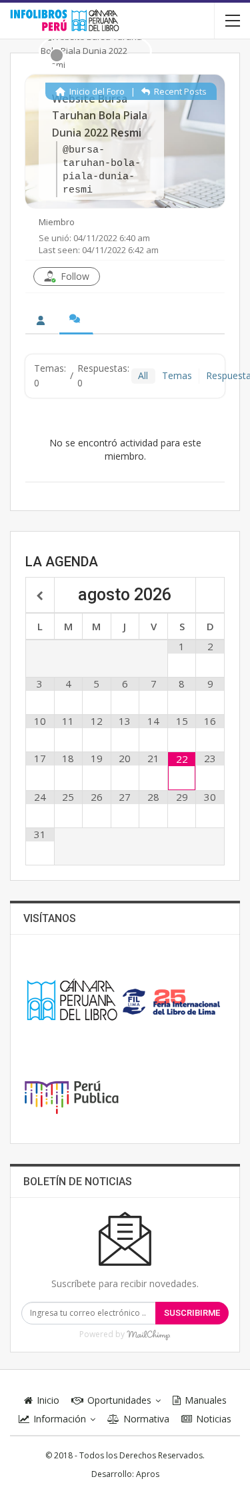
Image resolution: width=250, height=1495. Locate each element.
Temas (177, 375)
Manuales (206, 1400)
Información (59, 1418)
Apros (147, 1474)
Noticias (213, 1418)
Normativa (146, 1418)
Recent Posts (179, 91)
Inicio (48, 1400)
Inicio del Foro (96, 91)
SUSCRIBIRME (192, 1313)
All (143, 375)
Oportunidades (119, 1400)
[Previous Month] (40, 596)
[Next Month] (210, 596)
